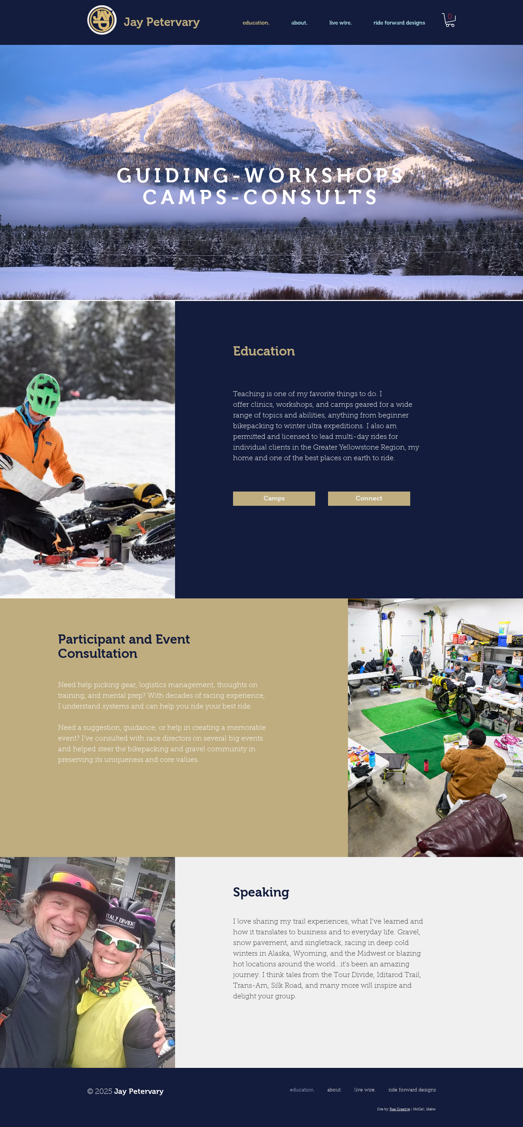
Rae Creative (400, 1109)
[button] (450, 20)
